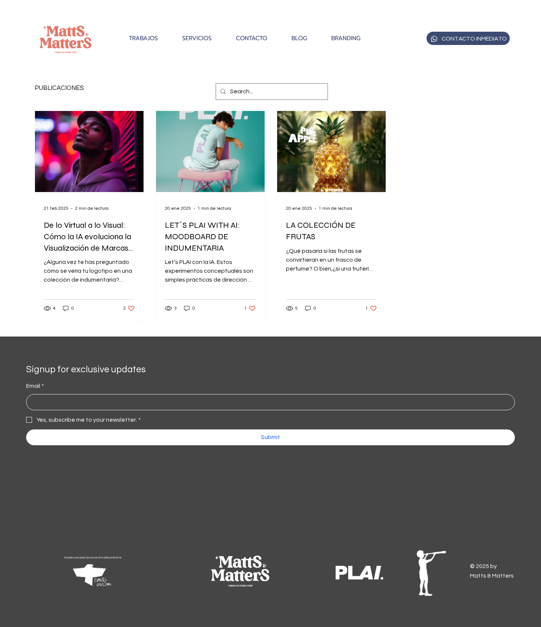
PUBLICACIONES (59, 88)
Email (35, 386)
